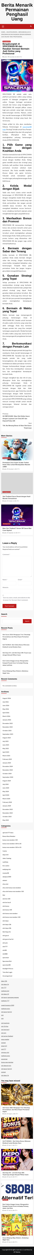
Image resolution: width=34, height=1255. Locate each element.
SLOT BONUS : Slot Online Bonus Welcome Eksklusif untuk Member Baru (16, 646)
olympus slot (5, 1052)
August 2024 (7, 781)
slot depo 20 (5, 994)
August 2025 (7, 738)
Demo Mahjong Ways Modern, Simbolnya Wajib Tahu (15, 672)
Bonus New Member (9, 836)
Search (4, 614)
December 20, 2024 (14, 57)
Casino (5, 851)
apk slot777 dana (8, 832)
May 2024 (6, 791)
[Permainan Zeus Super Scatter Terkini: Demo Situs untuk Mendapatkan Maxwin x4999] (17, 449)
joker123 (4, 1046)
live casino (6, 865)
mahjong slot (7, 869)
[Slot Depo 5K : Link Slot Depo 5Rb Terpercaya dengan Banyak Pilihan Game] (17, 1159)
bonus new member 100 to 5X (12, 847)
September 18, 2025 (13, 532)
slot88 (5, 950)
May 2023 (6, 820)
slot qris (5, 943)
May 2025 (6, 748)
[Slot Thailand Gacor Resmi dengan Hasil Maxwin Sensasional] (17, 483)
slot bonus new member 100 (11, 917)
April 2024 (6, 795)
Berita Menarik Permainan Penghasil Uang (17, 11)
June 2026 (6, 705)
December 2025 (8, 723)
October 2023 (7, 816)
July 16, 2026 (12, 1210)
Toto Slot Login (7, 972)
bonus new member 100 (10, 840)
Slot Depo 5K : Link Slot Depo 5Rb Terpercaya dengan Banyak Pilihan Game (17, 654)
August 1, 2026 (12, 1113)
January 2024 (7, 806)
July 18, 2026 (12, 1176)
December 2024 (8, 766)
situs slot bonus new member (12, 888)
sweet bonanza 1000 (7, 1005)
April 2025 (6, 752)
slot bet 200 (6, 899)
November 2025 (8, 727)
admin (5, 57)
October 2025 (7, 730)
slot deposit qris (6, 1065)
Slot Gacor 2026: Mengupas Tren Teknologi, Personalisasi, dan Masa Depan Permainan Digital (16, 637)
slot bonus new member (10, 913)
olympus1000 (7, 877)
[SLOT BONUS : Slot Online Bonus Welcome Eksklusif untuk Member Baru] (17, 1128)
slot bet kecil (7, 902)
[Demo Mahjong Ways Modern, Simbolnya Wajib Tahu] (17, 1225)
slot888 (5, 954)
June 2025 (6, 745)
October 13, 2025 (12, 501)
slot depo (6, 921)
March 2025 (6, 755)
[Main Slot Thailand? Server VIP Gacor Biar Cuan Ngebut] (17, 515)
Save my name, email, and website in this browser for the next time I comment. (16, 599)
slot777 (5, 946)
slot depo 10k (7, 924)
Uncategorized (6, 41)
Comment (6, 554)
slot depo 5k (5, 984)
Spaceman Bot (7, 961)
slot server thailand (7, 1036)
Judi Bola (5, 862)
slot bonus (6, 906)
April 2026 (6, 712)
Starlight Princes (8, 968)
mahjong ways (5, 1008)
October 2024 (7, 773)
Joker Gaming (7, 858)
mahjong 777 (5, 1001)
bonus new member (7, 1062)
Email (20, 579)
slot (2, 1015)
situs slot (5, 884)
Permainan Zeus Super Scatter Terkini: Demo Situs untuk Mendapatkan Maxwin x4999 (16, 465)
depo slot (6, 854)
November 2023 (8, 813)
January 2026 (7, 720)
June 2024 (6, 788)
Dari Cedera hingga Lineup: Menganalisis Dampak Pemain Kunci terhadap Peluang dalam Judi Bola (15, 663)
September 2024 (8, 777)
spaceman (6, 957)
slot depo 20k (7, 928)
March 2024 (6, 798)
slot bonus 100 (7, 910)
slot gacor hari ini (8, 939)
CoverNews (26, 1249)
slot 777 (3, 987)
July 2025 (6, 741)
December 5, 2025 (13, 469)
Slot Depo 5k (7, 932)
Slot (4, 895)
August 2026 (7, 698)
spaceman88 (7, 965)
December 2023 (8, 809)
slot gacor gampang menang (10, 997)
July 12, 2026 (12, 1242)
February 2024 (7, 802)
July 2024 (6, 784)
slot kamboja (5, 1023)
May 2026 (6, 709)
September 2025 (8, 734)
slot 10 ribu (4, 1026)
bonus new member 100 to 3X (12, 843)
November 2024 (8, 770)
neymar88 (6, 873)
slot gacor (6, 935)
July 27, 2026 (12, 1145)
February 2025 (7, 759)
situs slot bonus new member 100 (13, 891)
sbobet (5, 880)
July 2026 (6, 702)
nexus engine (5, 1039)
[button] (3, 26)
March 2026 (6, 716)
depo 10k (4, 981)
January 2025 (7, 763)
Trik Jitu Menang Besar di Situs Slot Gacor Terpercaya (17, 425)
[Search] (31, 26)
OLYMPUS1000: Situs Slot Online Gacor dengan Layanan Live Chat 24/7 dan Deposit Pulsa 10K (16, 417)
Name (5, 579)
